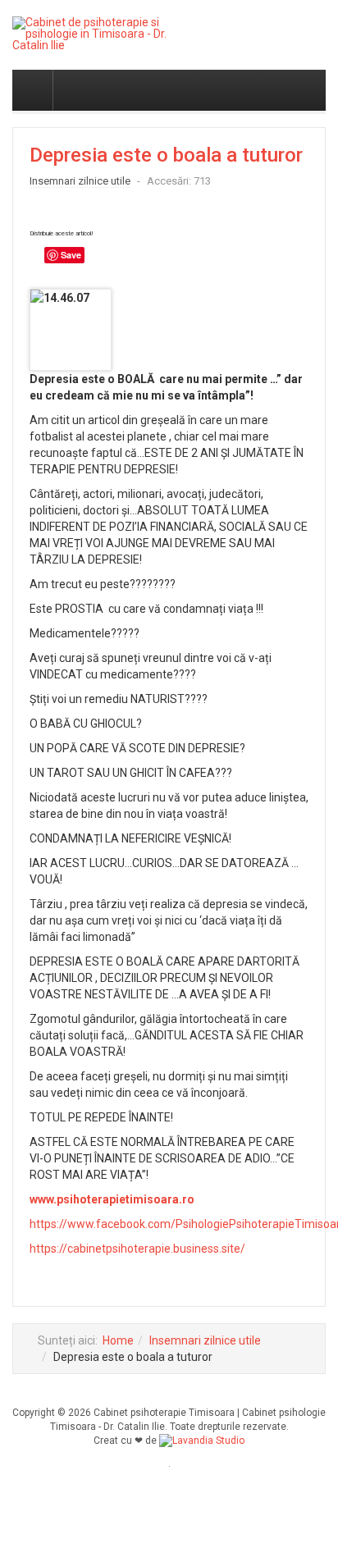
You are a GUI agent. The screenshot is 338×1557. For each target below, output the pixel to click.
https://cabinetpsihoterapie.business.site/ (137, 1248)
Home (118, 1340)
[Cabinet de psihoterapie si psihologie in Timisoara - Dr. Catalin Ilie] (98, 33)
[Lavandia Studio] (201, 1440)
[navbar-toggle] (32, 90)
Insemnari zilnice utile (205, 1340)
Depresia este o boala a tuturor (166, 155)
